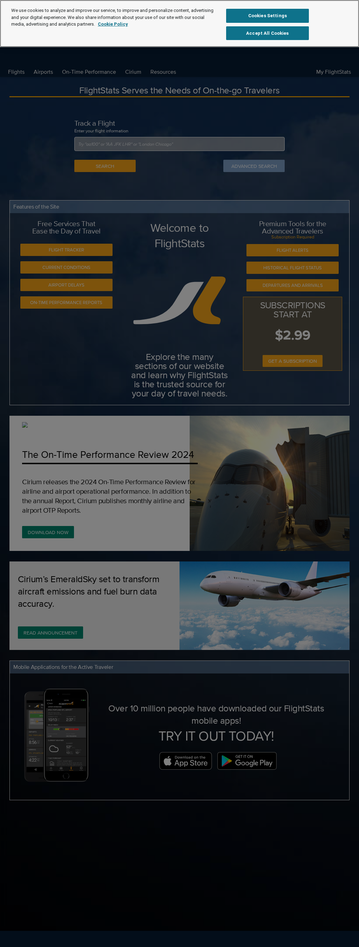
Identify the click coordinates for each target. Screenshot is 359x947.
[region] (179, 23)
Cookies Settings (267, 15)
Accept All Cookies (267, 33)
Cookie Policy (113, 24)
